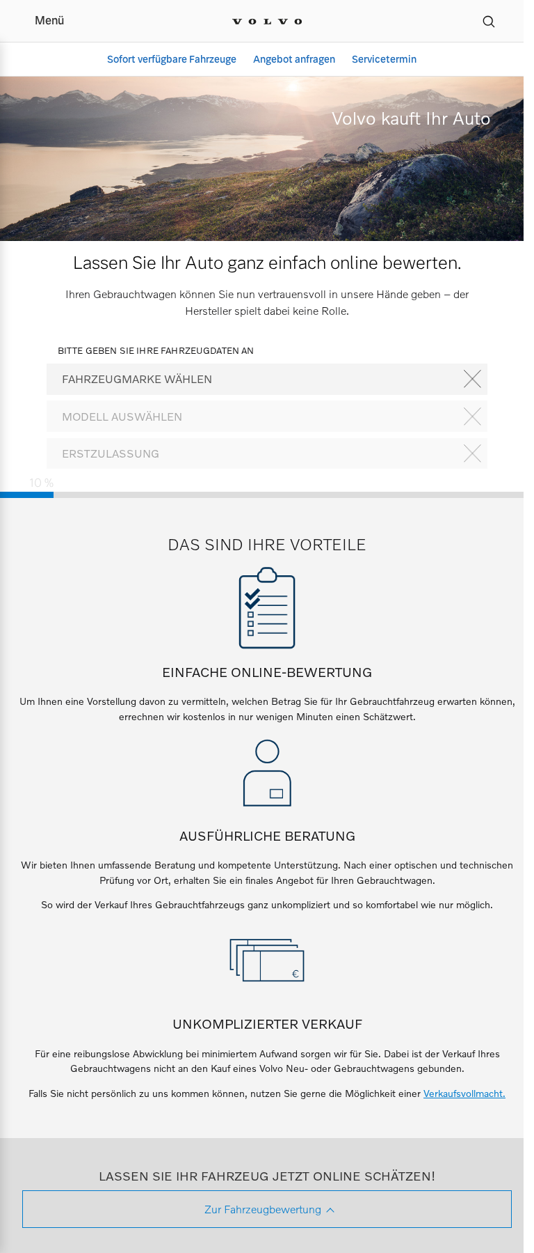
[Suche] (489, 20)
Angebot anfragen (294, 59)
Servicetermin (384, 59)
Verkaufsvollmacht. (464, 1093)
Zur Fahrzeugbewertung (262, 1208)
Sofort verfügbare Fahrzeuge (171, 59)
